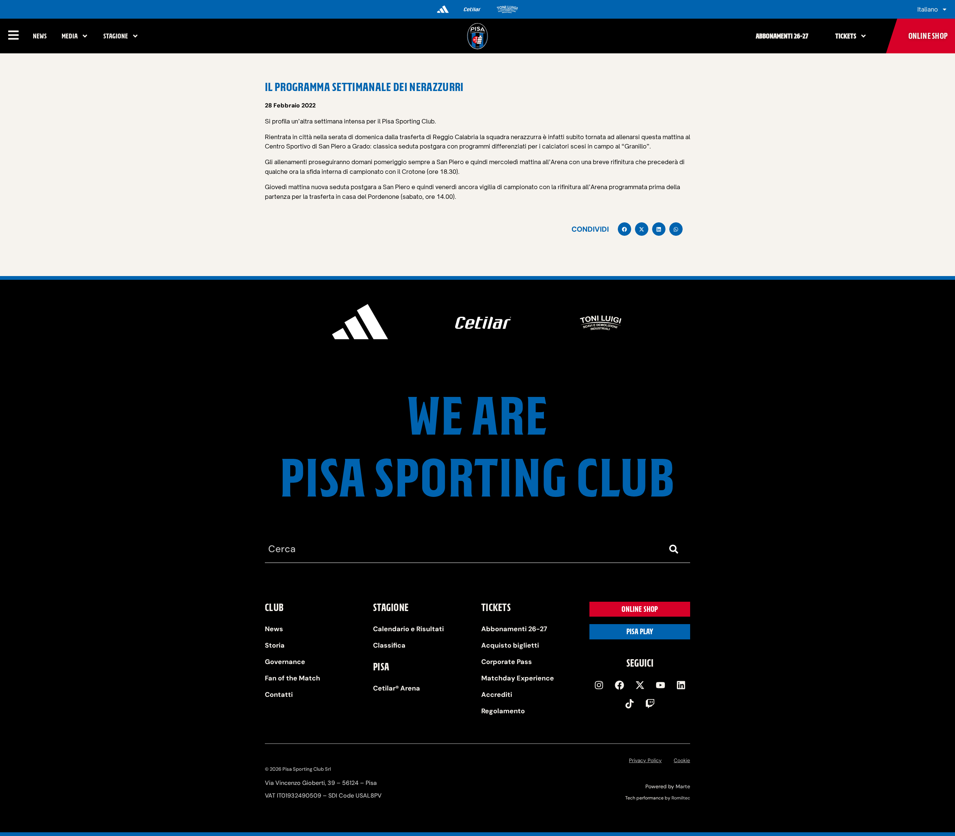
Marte (683, 786)
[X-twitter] (639, 685)
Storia (275, 645)
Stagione (115, 36)
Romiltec (680, 798)
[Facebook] (619, 685)
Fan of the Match (292, 678)
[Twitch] (650, 703)
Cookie (682, 760)
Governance (285, 661)
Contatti (279, 694)
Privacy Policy (645, 760)
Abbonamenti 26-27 (782, 36)
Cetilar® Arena (396, 688)
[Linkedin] (680, 685)
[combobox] (462, 549)
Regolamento (503, 711)
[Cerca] (675, 549)
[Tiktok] (629, 703)
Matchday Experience (517, 678)
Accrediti (496, 694)
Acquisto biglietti (510, 645)
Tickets (845, 36)
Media (70, 36)
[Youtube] (660, 685)
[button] (624, 229)
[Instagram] (598, 685)
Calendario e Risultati (408, 628)
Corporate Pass (506, 661)
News (40, 36)
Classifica (389, 645)
